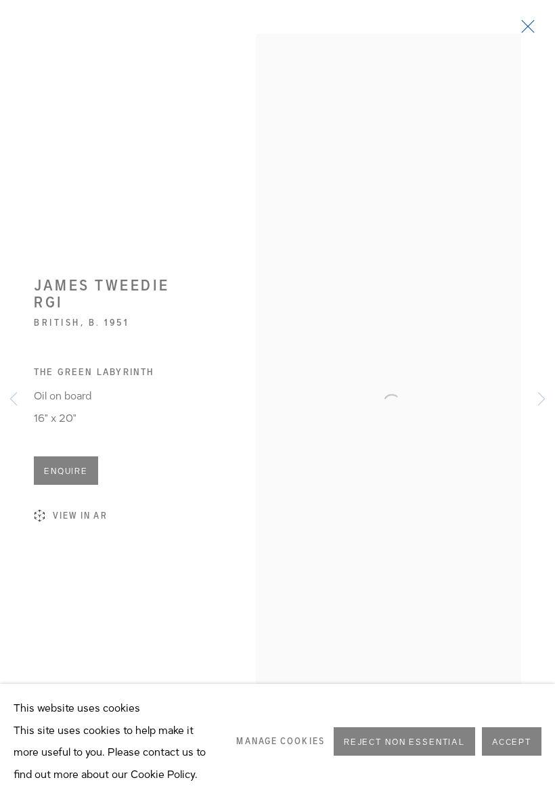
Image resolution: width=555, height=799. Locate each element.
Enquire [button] (66, 471)
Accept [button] (511, 742)
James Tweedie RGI (102, 293)
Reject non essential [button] (404, 742)
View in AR (80, 516)
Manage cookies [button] (280, 741)
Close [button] (524, 30)
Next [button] (541, 399)
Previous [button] (13, 399)
